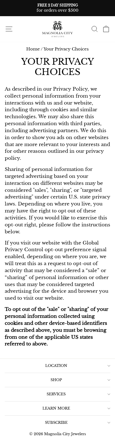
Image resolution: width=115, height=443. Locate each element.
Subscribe (56, 422)
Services (56, 394)
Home (33, 49)
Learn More (56, 408)
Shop (56, 379)
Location (56, 365)
